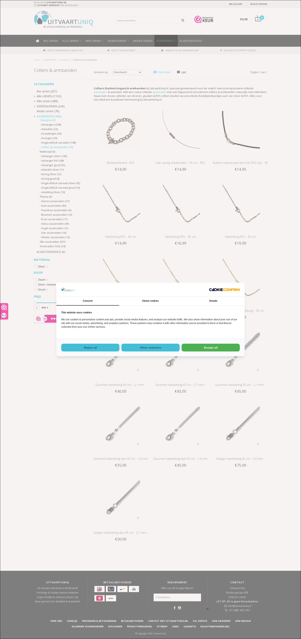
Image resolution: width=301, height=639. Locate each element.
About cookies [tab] (150, 300)
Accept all (211, 347)
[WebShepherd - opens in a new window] (224, 290)
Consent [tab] (88, 300)
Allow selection (150, 347)
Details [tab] (213, 300)
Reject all (90, 347)
